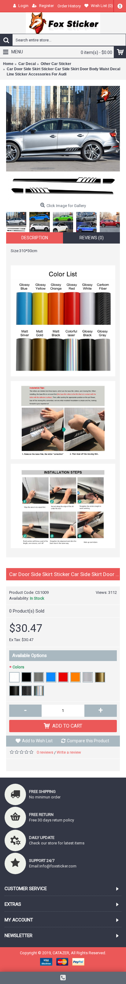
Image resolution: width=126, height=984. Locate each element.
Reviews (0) (92, 237)
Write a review (69, 752)
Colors (18, 667)
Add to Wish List (37, 740)
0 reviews (45, 752)
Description (34, 237)
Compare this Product (88, 740)
